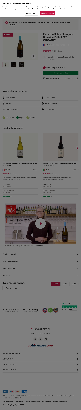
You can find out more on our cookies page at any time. (49, 9)
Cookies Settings (31, 13)
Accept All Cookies (47, 13)
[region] (40, 8)
